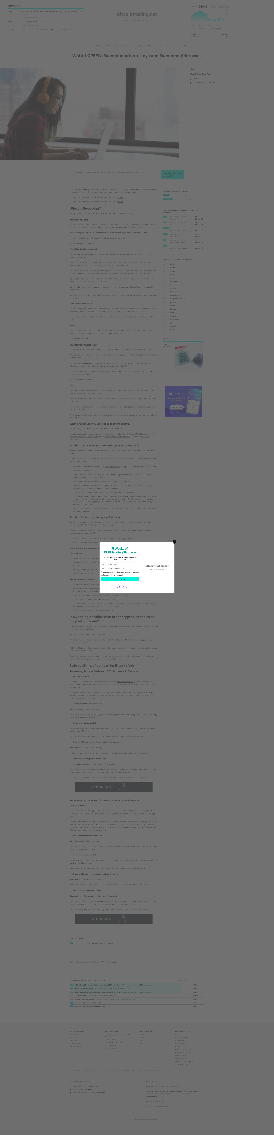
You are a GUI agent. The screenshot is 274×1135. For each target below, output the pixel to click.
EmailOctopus (124, 587)
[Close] (174, 542)
